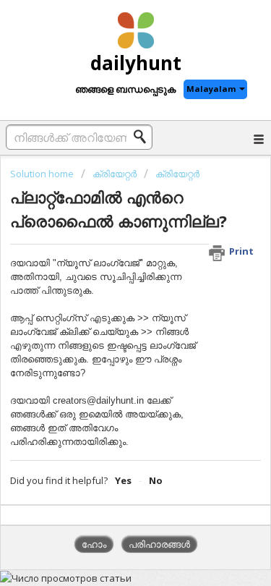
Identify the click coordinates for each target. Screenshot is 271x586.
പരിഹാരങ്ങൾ (159, 544)
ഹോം (94, 544)
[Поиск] (144, 136)
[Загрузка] (109, 279)
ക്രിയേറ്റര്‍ (115, 173)
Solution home (43, 173)
